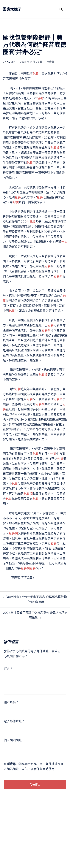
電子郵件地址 (14, 721)
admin (11, 61)
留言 (8, 668)
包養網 (55, 148)
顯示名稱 (11, 702)
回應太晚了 (12, 9)
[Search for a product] (61, 9)
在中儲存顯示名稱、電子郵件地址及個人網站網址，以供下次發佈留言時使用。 (33, 766)
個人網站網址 (13, 740)
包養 (36, 73)
